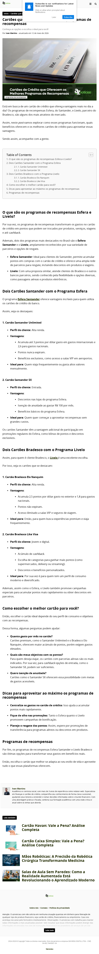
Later (54, 17)
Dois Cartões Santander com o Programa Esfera (35, 162)
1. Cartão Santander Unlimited (32, 166)
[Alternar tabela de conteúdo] (90, 155)
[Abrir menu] (90, 3)
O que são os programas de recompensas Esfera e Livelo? (40, 159)
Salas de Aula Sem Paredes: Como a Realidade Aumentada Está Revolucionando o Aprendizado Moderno (58, 876)
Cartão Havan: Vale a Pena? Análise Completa (53, 827)
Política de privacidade (60, 908)
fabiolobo (49, 949)
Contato (44, 908)
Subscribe (68, 17)
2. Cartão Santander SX (29, 170)
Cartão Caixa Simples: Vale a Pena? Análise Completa (53, 843)
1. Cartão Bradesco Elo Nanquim (33, 177)
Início (6, 13)
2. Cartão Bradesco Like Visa (31, 181)
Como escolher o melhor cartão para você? (32, 184)
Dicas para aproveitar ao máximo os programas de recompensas (44, 188)
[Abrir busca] (95, 3)
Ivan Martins (18, 788)
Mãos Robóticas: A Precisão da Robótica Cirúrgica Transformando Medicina (57, 858)
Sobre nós (34, 908)
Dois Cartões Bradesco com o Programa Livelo (34, 173)
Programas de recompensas (24, 192)
